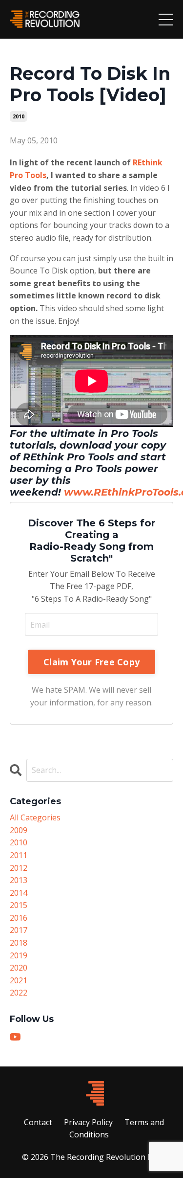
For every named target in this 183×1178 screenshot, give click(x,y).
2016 (18, 917)
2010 (18, 116)
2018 (18, 942)
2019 (18, 955)
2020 (18, 967)
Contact (38, 1122)
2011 (18, 855)
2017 (18, 930)
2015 (18, 905)
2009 (18, 830)
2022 (18, 992)
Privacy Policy (88, 1122)
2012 (18, 867)
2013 (18, 880)
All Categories (35, 817)
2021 (18, 980)
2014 (18, 892)
